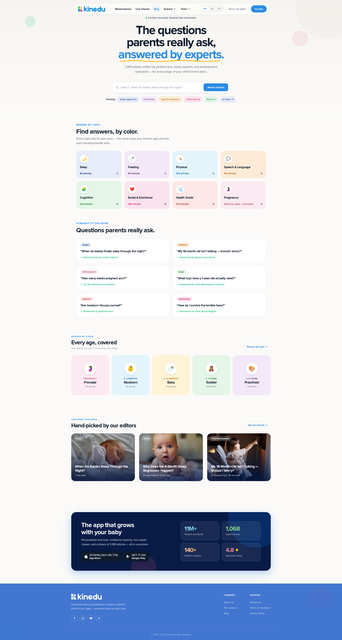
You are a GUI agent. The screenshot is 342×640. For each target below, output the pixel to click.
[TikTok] (99, 618)
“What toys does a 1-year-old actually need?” (206, 278)
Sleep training (193, 99)
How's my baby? (237, 9)
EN (204, 8)
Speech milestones (170, 99)
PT (219, 8)
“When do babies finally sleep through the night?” (113, 251)
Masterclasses (123, 9)
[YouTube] (91, 618)
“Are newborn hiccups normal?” (101, 305)
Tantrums (211, 99)
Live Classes (143, 9)
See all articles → (258, 425)
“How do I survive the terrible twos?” (201, 305)
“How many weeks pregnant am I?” (103, 278)
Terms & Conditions (260, 608)
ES (212, 8)
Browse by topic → (257, 346)
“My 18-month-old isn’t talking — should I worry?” (209, 251)
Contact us (255, 602)
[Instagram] (82, 618)
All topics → (228, 99)
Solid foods (149, 99)
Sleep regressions (128, 99)
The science (230, 608)
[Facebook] (74, 618)
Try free (259, 9)
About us (229, 602)
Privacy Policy (257, 613)
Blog (156, 9)
